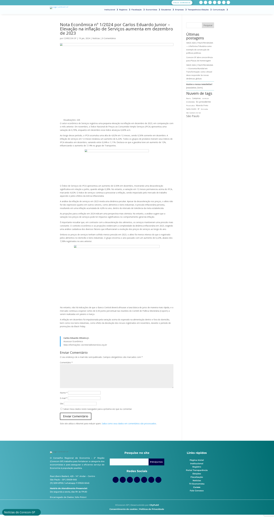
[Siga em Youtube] (214, 2)
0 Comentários (109, 38)
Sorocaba (204, 109)
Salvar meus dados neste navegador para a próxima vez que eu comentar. (97, 409)
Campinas (196, 98)
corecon (205, 98)
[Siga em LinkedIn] (223, 2)
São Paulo (192, 116)
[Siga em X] (228, 2)
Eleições (197, 473)
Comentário (66, 362)
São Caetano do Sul (193, 113)
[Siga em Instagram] (205, 2)
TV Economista (197, 483)
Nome (64, 392)
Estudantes (166, 10)
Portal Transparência (197, 470)
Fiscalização (136, 10)
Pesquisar (208, 25)
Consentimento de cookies (123, 509)
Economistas (151, 10)
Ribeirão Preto (202, 105)
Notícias (96, 38)
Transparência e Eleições (198, 10)
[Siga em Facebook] (201, 2)
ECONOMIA (190, 102)
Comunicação (219, 10)
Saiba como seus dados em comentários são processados (129, 423)
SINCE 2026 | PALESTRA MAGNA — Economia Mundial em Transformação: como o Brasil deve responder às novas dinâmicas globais (199, 72)
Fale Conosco (197, 490)
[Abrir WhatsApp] (267, 510)
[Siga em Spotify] (219, 2)
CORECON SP (70, 38)
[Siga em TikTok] (210, 2)
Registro (196, 467)
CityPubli (154, 505)
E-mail (63, 398)
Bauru (188, 98)
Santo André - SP (193, 109)
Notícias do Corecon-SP (19, 512)
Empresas (179, 10)
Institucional (109, 10)
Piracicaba (190, 105)
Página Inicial (197, 460)
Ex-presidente (203, 101)
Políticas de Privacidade (151, 509)
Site (61, 403)
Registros (123, 10)
